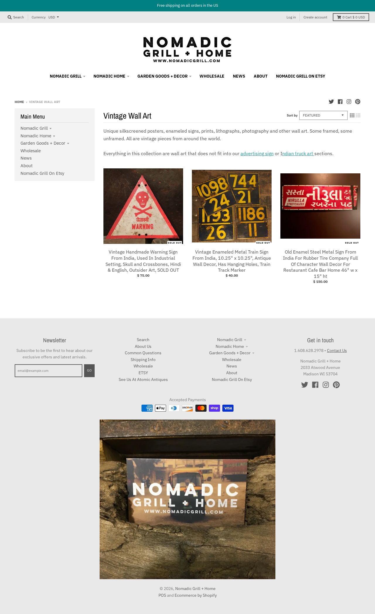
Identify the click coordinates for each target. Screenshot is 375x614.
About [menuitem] (260, 76)
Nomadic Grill (34, 128)
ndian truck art (298, 153)
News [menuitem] (239, 76)
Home (19, 102)
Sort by (292, 115)
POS (162, 595)
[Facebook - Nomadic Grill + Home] (340, 101)
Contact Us (337, 350)
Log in (291, 17)
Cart (353, 17)
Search (143, 339)
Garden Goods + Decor (43, 143)
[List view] (358, 115)
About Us (143, 346)
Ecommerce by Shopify (196, 595)
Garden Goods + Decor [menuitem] (162, 76)
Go (89, 370)
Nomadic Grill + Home (195, 588)
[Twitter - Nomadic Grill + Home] (331, 101)
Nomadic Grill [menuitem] (65, 76)
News (26, 158)
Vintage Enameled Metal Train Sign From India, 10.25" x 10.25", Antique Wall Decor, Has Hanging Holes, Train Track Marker (231, 261)
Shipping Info (143, 359)
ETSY (143, 372)
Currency (39, 17)
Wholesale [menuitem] (212, 76)
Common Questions (143, 352)
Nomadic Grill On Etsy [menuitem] (300, 76)
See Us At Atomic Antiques (143, 379)
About (27, 165)
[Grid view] (352, 115)
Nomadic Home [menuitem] (109, 76)
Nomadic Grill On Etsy (42, 173)
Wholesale (31, 150)
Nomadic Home (36, 135)
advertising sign (257, 153)
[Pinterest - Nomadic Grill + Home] (357, 101)
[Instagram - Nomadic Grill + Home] (349, 101)
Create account (315, 17)
